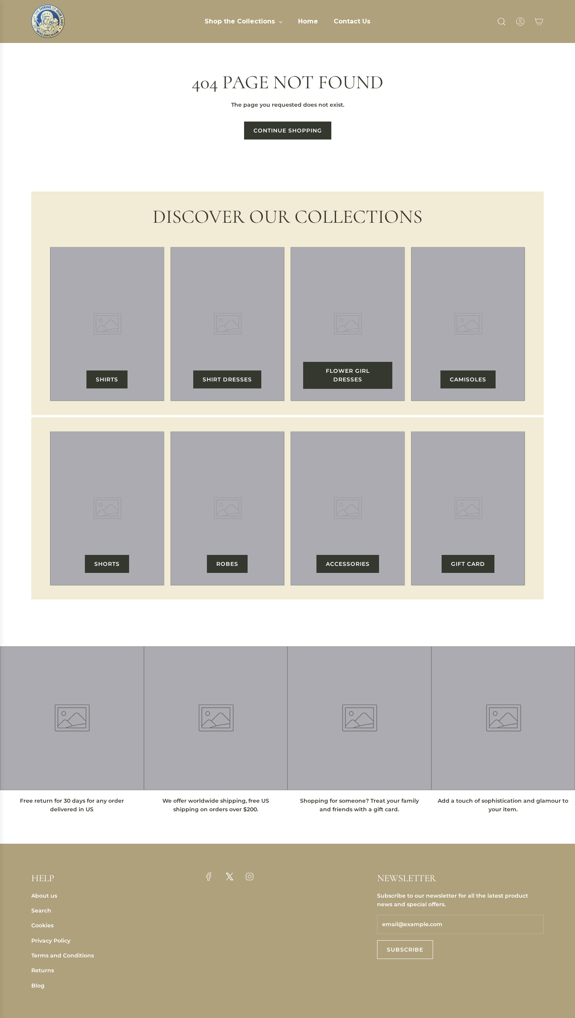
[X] (229, 876)
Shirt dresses (227, 379)
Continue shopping (287, 130)
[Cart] (539, 21)
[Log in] (520, 21)
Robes (227, 563)
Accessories (348, 563)
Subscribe (405, 949)
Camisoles (468, 379)
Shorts (107, 563)
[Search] (501, 21)
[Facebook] (208, 876)
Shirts (107, 379)
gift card (468, 563)
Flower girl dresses (348, 375)
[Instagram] (249, 876)
